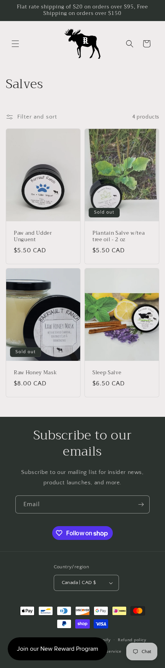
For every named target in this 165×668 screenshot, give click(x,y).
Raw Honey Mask (35, 373)
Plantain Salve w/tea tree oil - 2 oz (118, 236)
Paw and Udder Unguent (33, 236)
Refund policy (132, 640)
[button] (15, 43)
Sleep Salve (106, 373)
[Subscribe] (140, 504)
